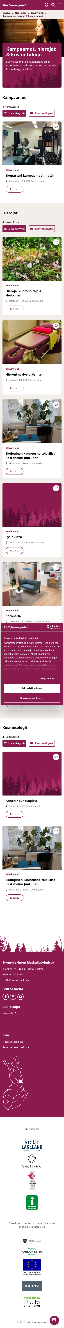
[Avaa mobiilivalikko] (60, 5)
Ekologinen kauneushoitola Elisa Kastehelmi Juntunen (30, 455)
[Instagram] (13, 997)
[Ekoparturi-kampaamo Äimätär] (32, 143)
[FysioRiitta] (32, 505)
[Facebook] (5, 997)
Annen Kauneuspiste (22, 801)
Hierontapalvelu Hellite (24, 374)
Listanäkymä (16, 113)
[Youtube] (20, 997)
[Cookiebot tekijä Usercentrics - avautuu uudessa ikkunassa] (46, 627)
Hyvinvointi (37, 12)
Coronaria (13, 616)
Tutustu (14, 189)
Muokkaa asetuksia (30, 698)
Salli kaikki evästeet (32, 688)
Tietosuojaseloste (12, 1041)
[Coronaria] (32, 584)
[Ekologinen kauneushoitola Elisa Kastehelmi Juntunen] (32, 421)
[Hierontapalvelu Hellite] (32, 342)
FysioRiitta (14, 537)
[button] (54, 1320)
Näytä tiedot (47, 678)
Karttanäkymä (43, 113)
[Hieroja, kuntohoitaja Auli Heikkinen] (32, 259)
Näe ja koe (20, 12)
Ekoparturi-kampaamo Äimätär (30, 175)
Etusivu (6, 12)
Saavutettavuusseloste (15, 1047)
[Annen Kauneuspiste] (32, 774)
